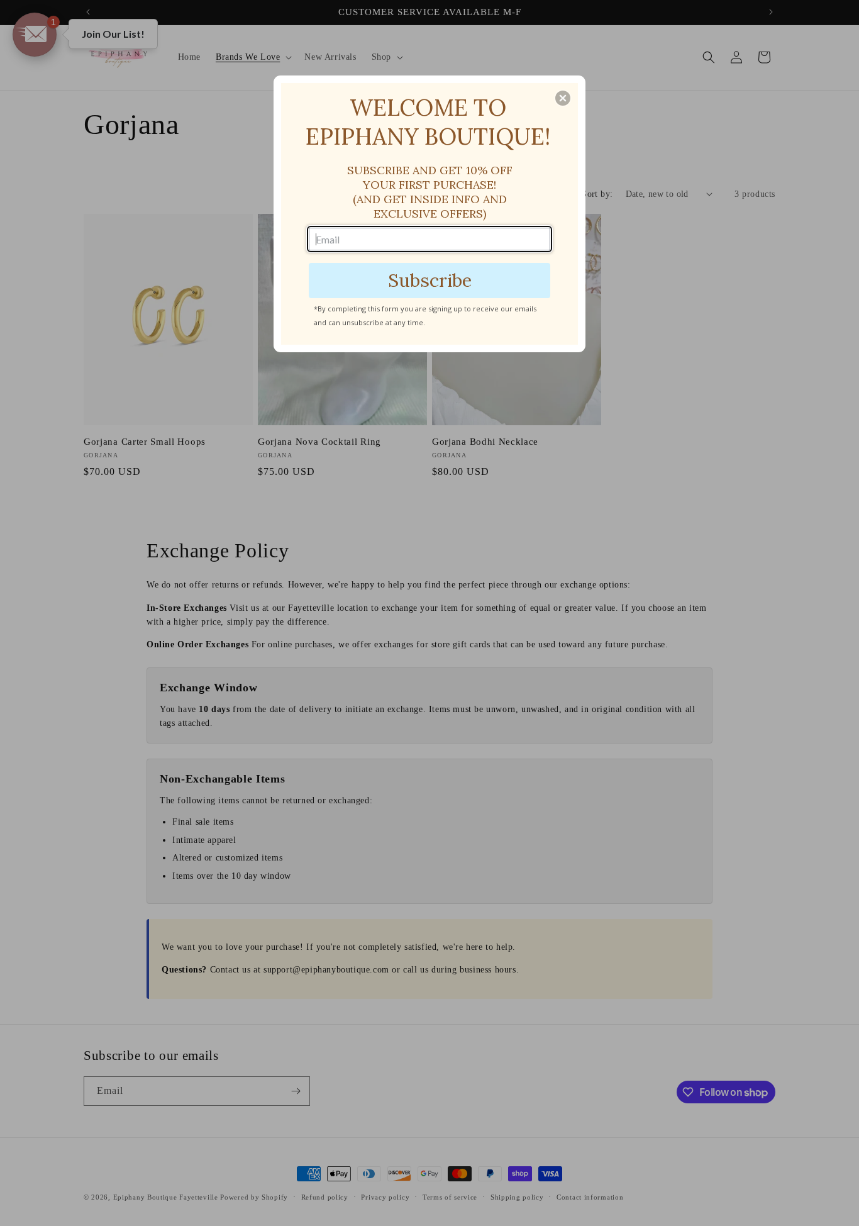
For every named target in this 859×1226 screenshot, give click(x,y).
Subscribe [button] (430, 280)
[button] (562, 98)
